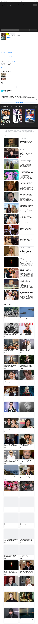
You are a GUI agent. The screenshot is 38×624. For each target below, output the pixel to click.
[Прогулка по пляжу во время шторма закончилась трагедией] (26, 615)
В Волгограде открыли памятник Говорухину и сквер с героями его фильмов (26, 228)
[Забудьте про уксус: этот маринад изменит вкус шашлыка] (11, 346)
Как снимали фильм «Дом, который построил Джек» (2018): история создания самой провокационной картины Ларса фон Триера (26, 196)
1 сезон (2, 81)
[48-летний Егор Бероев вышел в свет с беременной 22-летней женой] (11, 552)
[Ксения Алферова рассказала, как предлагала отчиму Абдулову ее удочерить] (11, 330)
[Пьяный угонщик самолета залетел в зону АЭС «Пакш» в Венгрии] (26, 314)
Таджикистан (13, 61)
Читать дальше (4, 98)
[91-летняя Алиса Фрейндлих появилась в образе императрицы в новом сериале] (11, 441)
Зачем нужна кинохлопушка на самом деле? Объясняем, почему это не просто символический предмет (26, 239)
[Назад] (34, 107)
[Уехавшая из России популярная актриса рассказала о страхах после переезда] (26, 330)
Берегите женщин (28, 123)
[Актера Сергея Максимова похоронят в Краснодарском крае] (11, 567)
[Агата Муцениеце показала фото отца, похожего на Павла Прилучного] (11, 599)
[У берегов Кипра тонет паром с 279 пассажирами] (11, 472)
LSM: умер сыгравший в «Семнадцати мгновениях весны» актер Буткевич (25, 141)
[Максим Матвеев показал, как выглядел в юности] (11, 615)
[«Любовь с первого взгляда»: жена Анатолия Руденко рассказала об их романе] (26, 346)
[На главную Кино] (5, 1)
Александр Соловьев (22, 58)
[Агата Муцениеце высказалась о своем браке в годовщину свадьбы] (26, 441)
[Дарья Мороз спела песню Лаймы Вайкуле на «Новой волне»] (11, 457)
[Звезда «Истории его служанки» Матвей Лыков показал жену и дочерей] (26, 536)
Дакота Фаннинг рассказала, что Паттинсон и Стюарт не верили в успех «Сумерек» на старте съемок (26, 294)
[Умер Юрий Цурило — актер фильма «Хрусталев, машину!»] (11, 504)
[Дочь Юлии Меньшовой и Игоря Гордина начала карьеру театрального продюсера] (11, 393)
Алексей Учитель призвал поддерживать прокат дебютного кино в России (25, 152)
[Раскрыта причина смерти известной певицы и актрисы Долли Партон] (26, 393)
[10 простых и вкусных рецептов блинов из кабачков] (26, 520)
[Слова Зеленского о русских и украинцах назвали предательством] (26, 552)
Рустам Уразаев (17, 59)
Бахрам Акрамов (11, 59)
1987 (7, 35)
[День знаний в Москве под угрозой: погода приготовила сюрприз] (26, 362)
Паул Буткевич (24, 57)
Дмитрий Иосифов (30, 57)
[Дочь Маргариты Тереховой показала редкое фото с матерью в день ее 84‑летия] (26, 377)
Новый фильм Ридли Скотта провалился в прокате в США (26, 162)
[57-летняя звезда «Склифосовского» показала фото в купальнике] (26, 583)
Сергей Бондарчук (11, 57)
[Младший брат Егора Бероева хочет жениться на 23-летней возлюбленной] (26, 504)
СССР (9, 61)
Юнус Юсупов (10, 56)
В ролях (2, 57)
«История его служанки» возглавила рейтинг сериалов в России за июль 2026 (26, 272)
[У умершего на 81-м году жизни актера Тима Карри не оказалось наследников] (26, 567)
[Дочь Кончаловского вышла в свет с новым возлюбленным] (11, 536)
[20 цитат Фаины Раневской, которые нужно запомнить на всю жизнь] (26, 409)
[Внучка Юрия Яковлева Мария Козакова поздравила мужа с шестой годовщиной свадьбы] (11, 377)
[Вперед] (36, 107)
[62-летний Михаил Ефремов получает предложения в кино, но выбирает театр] (11, 583)
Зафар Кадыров (18, 57)
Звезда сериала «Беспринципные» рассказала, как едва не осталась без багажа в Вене (26, 250)
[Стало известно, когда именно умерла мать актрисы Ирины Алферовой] (26, 472)
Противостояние (16, 123)
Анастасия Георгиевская (30, 58)
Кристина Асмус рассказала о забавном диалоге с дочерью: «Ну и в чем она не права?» (26, 207)
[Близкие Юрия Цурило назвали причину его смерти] (26, 457)
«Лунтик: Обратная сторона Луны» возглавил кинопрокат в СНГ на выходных (26, 174)
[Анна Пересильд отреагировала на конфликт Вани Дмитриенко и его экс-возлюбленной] (11, 425)
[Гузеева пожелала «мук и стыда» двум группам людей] (26, 425)
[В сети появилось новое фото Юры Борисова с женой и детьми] (11, 520)
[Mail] (3, 1)
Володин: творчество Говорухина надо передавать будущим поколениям (26, 283)
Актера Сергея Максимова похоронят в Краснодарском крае (26, 261)
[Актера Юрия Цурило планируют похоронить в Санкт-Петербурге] (26, 599)
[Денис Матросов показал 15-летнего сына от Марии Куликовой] (26, 488)
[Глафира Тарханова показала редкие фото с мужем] (11, 362)
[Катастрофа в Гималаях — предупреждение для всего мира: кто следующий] (11, 314)
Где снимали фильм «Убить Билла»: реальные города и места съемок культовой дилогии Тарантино (26, 185)
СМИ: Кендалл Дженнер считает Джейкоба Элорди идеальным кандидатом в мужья (25, 217)
